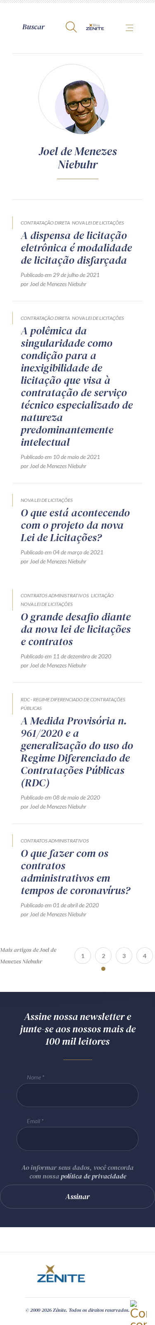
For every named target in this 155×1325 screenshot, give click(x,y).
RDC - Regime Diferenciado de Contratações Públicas (73, 703)
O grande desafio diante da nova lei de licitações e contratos (76, 629)
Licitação (102, 595)
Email (33, 1120)
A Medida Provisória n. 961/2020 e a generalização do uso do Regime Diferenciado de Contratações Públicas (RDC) (77, 752)
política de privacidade (93, 1176)
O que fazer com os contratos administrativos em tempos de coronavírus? (75, 872)
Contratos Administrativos (55, 595)
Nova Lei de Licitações (98, 223)
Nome (34, 1077)
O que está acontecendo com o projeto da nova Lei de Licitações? (75, 525)
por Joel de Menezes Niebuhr (53, 283)
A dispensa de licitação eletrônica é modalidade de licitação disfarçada (76, 247)
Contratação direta (45, 223)
